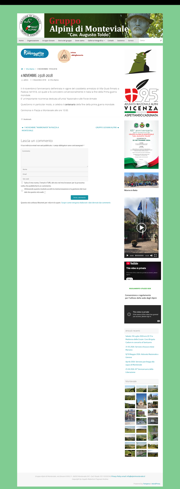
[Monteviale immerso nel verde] (130, 429)
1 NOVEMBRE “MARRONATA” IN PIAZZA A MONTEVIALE (40, 129)
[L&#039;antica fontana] (141, 413)
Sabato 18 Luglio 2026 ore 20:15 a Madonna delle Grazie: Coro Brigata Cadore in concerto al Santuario (140, 339)
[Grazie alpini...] (153, 420)
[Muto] (151, 255)
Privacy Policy (116, 476)
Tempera (146, 484)
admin (26, 80)
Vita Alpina (30, 69)
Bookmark (27, 119)
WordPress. (156, 484)
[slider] (139, 255)
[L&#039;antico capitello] (130, 417)
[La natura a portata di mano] (153, 445)
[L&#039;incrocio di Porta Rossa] (130, 445)
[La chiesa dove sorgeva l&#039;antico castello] (130, 388)
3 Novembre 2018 (39, 80)
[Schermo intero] (155, 255)
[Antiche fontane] (141, 453)
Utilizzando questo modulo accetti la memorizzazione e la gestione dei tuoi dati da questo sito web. (55, 190)
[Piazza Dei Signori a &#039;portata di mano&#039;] (141, 445)
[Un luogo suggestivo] (141, 421)
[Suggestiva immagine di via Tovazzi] (153, 453)
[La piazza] (153, 412)
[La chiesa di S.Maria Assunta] (141, 401)
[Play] (127, 255)
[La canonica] (153, 396)
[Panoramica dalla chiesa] (130, 404)
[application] (141, 227)
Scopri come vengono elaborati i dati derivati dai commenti (85, 203)
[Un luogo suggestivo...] (153, 433)
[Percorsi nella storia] (130, 453)
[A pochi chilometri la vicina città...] (153, 388)
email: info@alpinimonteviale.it (133, 476)
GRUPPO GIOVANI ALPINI (106, 127)
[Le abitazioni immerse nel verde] (130, 396)
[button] (141, 228)
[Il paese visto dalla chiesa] (153, 404)
